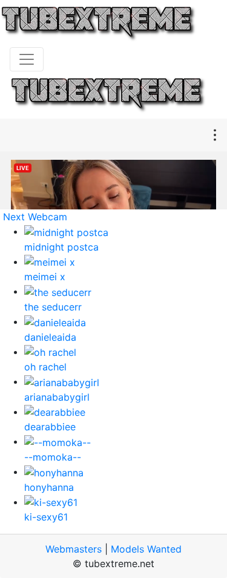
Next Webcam (35, 217)
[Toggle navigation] (27, 59)
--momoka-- (52, 457)
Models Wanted (146, 549)
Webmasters (73, 549)
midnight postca (61, 247)
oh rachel (45, 367)
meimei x (44, 277)
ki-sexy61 (46, 517)
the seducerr (53, 307)
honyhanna (49, 487)
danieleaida (50, 337)
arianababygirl (57, 397)
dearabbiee (50, 427)
